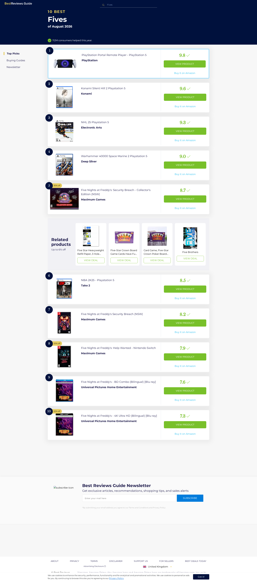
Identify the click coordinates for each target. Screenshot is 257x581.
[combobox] (128, 5)
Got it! (201, 576)
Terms (94, 561)
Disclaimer (115, 561)
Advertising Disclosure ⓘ (95, 566)
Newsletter (13, 67)
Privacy (74, 561)
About (54, 561)
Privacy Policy (116, 578)
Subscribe (190, 498)
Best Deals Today (195, 561)
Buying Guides (16, 60)
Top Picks (13, 53)
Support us (141, 561)
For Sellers (166, 561)
